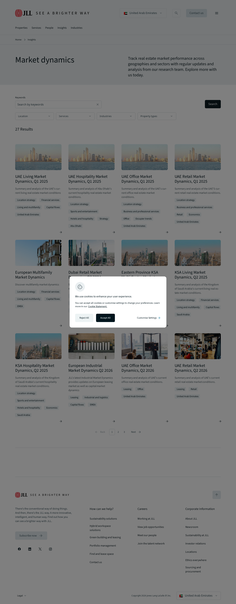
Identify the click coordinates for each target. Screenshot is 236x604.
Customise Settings (149, 318)
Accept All (105, 318)
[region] (118, 302)
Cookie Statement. (97, 306)
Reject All (84, 318)
